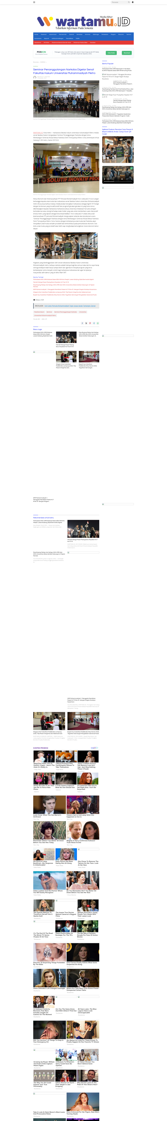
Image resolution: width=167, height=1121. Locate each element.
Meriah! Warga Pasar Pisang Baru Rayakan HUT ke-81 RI (51, 282)
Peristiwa (79, 34)
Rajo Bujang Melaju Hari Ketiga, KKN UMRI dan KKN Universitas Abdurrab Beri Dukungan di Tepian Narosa (63, 285)
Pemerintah (62, 34)
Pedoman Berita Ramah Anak (61, 42)
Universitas (47, 77)
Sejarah (46, 38)
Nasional (43, 34)
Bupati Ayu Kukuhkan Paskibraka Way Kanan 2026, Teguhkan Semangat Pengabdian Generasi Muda (65, 295)
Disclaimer (37, 42)
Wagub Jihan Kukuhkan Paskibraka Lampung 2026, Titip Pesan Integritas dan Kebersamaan (62, 292)
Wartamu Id (40, 77)
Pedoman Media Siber (80, 42)
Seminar (49, 312)
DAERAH (35, 66)
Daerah (71, 34)
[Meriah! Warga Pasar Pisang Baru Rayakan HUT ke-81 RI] (66, 337)
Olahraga (96, 34)
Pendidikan (69, 38)
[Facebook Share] (82, 323)
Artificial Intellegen (57, 38)
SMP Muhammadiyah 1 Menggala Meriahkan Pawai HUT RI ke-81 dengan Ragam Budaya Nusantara (65, 289)
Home (36, 34)
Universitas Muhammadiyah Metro (45, 315)
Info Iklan (46, 42)
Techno (128, 34)
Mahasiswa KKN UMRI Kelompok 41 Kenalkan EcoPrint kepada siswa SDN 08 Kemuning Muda (117, 69)
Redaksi (92, 42)
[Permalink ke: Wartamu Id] (34, 77)
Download (127, 53)
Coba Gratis (111, 53)
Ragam (113, 34)
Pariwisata (105, 34)
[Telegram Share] (93, 323)
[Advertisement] (83, 9)
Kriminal (87, 34)
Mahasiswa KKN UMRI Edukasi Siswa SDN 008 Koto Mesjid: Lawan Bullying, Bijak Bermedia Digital (63, 279)
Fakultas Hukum (39, 312)
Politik (77, 38)
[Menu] (34, 2)
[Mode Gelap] (133, 2)
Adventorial (52, 34)
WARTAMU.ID (38, 133)
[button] (129, 2)
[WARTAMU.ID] (83, 22)
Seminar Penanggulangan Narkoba (65, 312)
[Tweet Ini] (86, 323)
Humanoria (37, 38)
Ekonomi (121, 34)
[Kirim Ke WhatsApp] (97, 323)
